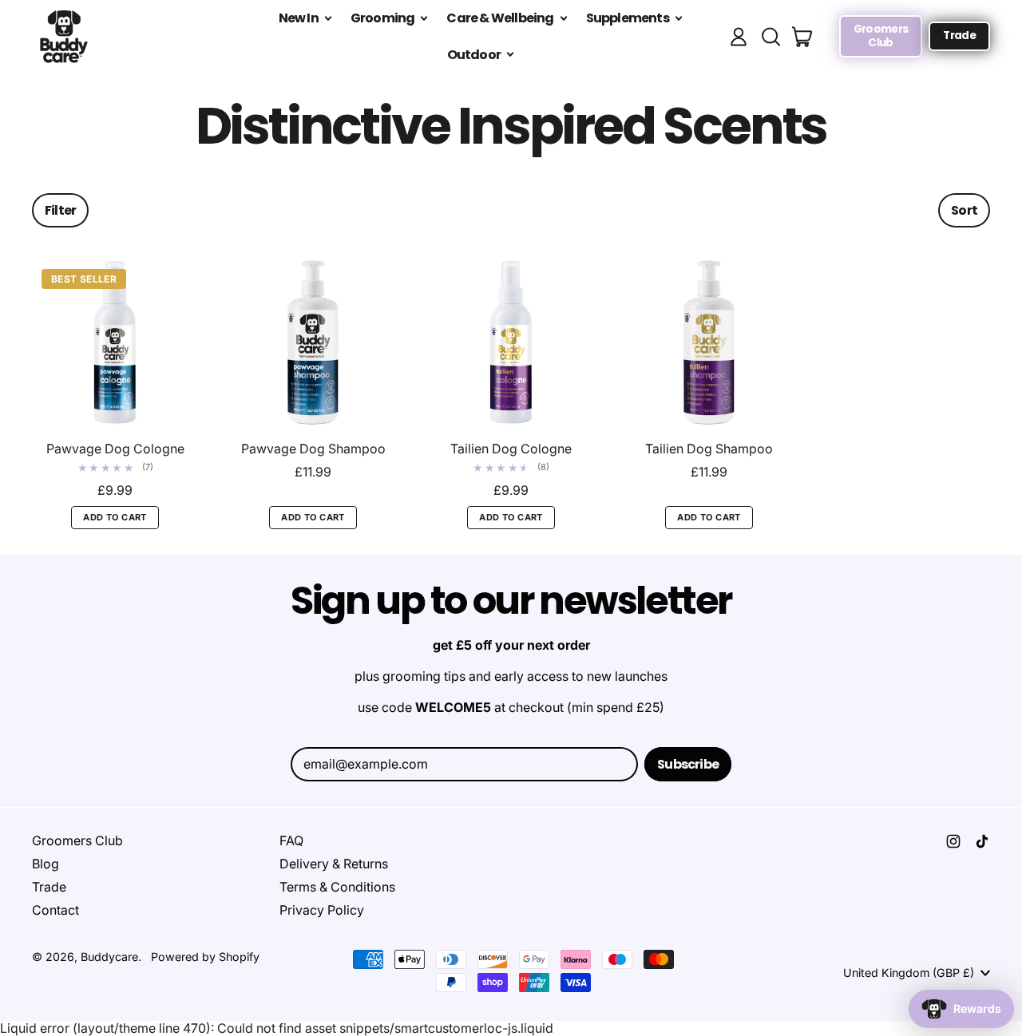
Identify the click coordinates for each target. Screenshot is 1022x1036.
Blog (45, 864)
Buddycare (109, 956)
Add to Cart (115, 517)
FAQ (291, 840)
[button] (770, 37)
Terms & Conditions (337, 887)
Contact (55, 910)
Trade (49, 887)
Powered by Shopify (205, 956)
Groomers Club (77, 840)
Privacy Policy (321, 910)
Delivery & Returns (333, 864)
